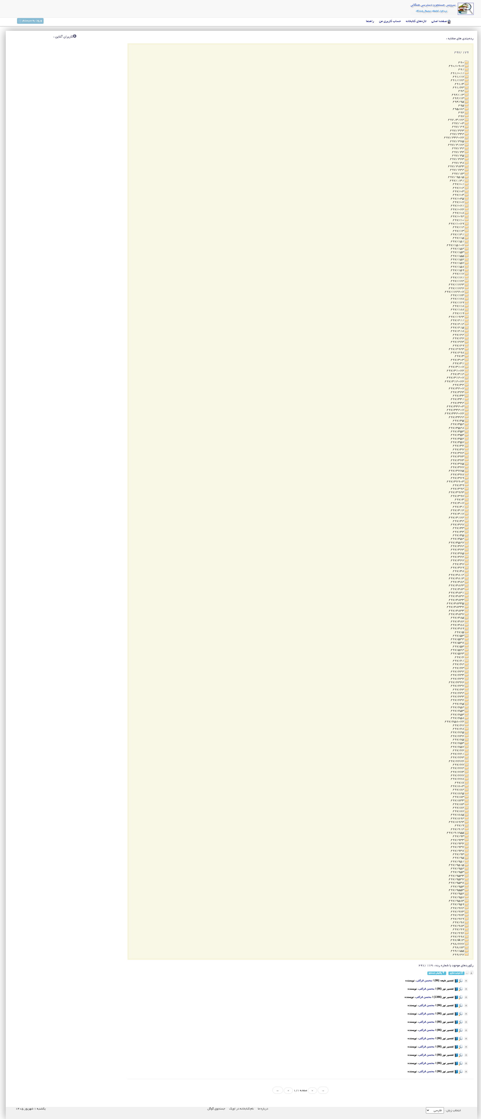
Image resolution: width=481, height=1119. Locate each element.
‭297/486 (457, 621)
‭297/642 (457, 693)
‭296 (461, 112)
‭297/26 (458, 338)
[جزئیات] (466, 980)
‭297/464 (457, 549)
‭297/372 (457, 453)
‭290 (461, 62)
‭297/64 (458, 689)
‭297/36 (458, 445)
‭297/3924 (456, 492)
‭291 (461, 69)
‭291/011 (457, 73)
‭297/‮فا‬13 (457, 940)
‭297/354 (457, 435)
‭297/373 (457, 456)
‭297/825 (457, 793)
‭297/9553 (456, 890)
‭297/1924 (456, 316)
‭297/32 (458, 385)
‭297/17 (458, 273)
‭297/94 (458, 854)
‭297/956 (457, 893)
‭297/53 (458, 635)
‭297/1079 (456, 223)
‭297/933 (457, 840)
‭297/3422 (456, 417)
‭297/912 (457, 829)
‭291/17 (458, 76)
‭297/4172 (456, 517)
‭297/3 (459, 356)
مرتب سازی (455, 973)
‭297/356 (457, 438)
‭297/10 (458, 220)
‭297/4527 (456, 542)
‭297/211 (457, 320)
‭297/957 (457, 897)
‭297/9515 (456, 865)
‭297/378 (457, 474)
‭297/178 (457, 298)
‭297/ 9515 (456, 177)
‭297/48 (458, 571)
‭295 (461, 105)
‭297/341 (457, 399)
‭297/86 (458, 807)
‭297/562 (457, 650)
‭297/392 (457, 488)
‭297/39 (458, 485)
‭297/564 (457, 653)
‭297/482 (457, 582)
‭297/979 (457, 918)
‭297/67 (458, 725)
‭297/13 (458, 231)
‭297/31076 (455, 370)
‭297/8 (459, 782)
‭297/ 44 (458, 152)
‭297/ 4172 (456, 144)
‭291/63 (458, 87)
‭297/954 (457, 886)
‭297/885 (457, 814)
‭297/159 (457, 270)
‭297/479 (457, 567)
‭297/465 (457, 553)
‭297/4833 (456, 600)
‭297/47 (458, 564)
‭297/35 (458, 420)
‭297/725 (457, 732)
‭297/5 (459, 632)
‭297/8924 (456, 822)
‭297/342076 (454, 413)
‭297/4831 (456, 592)
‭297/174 (457, 295)
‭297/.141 (457, 180)
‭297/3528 (456, 428)
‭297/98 (458, 922)
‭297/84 (458, 804)
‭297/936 (457, 843)
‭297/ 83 (458, 173)
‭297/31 (458, 363)
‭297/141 (457, 234)
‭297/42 (458, 521)
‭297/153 (457, 252)
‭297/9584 (456, 900)
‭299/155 (457, 951)
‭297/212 (457, 324)
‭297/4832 (456, 596)
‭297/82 (458, 789)
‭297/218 (457, 331)
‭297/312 (457, 374)
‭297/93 (458, 836)
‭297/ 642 (457, 169)
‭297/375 (457, 463)
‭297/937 (457, 847)
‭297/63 (458, 668)
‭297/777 (457, 775)
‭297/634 (457, 675)
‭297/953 (457, 872)
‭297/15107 (455, 245)
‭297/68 (458, 728)
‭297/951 (457, 861)
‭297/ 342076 (454, 137)
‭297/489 (457, 628)
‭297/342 (457, 403)
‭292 (461, 91)
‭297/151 (457, 241)
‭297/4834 (456, 610)
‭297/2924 (456, 349)
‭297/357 (457, 442)
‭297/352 (457, 424)
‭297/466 (457, 556)
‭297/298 (457, 352)
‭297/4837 (456, 614)
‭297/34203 (455, 406)
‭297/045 (457, 198)
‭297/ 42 (458, 148)
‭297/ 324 (457, 130)
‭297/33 (458, 395)
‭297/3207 (456, 388)
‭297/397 (457, 496)
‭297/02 (458, 188)
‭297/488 (457, 625)
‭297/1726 (456, 288)
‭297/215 (457, 327)
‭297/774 (457, 772)
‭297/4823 (456, 585)
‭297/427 (457, 524)
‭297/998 (457, 936)
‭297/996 (457, 933)
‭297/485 (457, 617)
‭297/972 (457, 908)
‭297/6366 (456, 682)
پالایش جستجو (435, 973)
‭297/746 (457, 736)
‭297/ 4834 (456, 166)
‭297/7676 (456, 761)
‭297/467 (457, 560)
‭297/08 (458, 213)
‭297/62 (458, 664)
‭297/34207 (455, 410)
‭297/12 (458, 227)
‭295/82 (458, 109)
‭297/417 (457, 513)
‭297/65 (458, 703)
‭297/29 (458, 345)
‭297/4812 (456, 575)
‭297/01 (458, 184)
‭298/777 (457, 944)
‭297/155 (457, 256)
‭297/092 (457, 216)
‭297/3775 (456, 470)
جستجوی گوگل (216, 1108)
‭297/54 (458, 646)
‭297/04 (458, 195)
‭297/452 (457, 538)
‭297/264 (457, 341)
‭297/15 (458, 238)
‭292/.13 (458, 94)
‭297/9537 (456, 879)
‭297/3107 (456, 366)
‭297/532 (457, 639)
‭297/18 (458, 306)
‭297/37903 (455, 481)
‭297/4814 (456, 578)
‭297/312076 (454, 381)
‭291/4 (459, 84)
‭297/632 (457, 671)
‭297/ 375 (457, 141)
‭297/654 (457, 714)
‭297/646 (457, 700)
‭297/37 (458, 449)
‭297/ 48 (458, 162)
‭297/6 (459, 657)
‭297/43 (458, 528)
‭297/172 (457, 281)
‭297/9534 (456, 875)
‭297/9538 (456, 882)
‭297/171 (457, 277)
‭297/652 (457, 707)
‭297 (461, 116)
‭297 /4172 (456, 119)
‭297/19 (458, 313)
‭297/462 (457, 546)
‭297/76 (458, 750)
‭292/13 (458, 98)
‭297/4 (459, 499)
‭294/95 (458, 101)
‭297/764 (457, 757)
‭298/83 (458, 947)
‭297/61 (458, 660)
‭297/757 (457, 747)
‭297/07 (458, 202)
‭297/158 (457, 266)
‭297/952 (457, 868)
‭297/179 (457, 302)
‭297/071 (457, 205)
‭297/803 (457, 786)
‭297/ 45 (458, 155)
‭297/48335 (455, 603)
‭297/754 (457, 743)
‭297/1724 (456, 284)
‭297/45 (458, 535)
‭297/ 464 (457, 159)
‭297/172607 (454, 291)
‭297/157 (457, 263)
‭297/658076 (454, 721)
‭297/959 (457, 904)
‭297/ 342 (457, 134)
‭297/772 (457, 768)
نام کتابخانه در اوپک (241, 1108)
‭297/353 (457, 431)
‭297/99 (458, 929)
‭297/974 (457, 915)
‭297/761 (457, 754)
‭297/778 (457, 779)
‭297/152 (457, 248)
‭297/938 (457, 850)
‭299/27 (458, 954)
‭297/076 (457, 209)
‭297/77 (458, 764)
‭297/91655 (455, 832)
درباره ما (263, 1108)
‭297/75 (458, 739)
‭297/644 (457, 696)
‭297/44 (458, 531)
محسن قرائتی (424, 980)
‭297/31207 (455, 377)
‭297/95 (458, 857)
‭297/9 (459, 825)
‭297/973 (457, 911)
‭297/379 (457, 478)
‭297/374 (457, 460)
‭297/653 (457, 710)
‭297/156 (457, 259)
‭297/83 (458, 797)
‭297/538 (457, 642)
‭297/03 (458, 191)
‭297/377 (457, 467)
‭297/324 (457, 392)
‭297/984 (457, 925)
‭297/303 (457, 359)
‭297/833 (457, 800)
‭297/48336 (455, 607)
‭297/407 (457, 503)
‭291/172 (457, 80)
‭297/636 (457, 678)
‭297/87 (458, 811)
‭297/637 (457, 685)
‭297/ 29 (458, 126)
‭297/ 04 (458, 123)
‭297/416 (457, 510)
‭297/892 (457, 818)
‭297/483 (457, 589)
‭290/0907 (456, 66)
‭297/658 (457, 718)
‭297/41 (458, 506)
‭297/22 (458, 334)
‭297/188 (457, 309)
